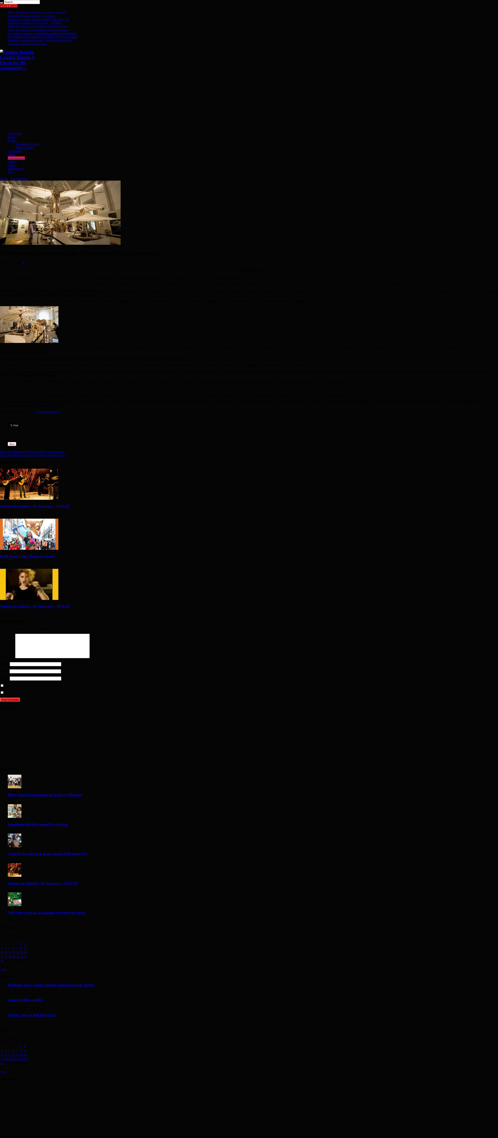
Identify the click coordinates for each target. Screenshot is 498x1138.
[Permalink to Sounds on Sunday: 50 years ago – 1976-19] (29, 498)
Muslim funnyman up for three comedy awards (32, 455)
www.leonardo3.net (48, 411)
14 (17, 952)
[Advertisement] (116, 101)
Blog (11, 172)
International (15, 168)
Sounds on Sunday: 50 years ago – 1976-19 (34, 22)
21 (17, 956)
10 (2, 952)
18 (6, 956)
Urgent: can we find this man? (32, 1015)
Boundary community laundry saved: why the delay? (40, 40)
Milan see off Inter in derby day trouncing (31, 451)
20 (13, 956)
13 (13, 952)
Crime (11, 165)
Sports (12, 154)
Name (3, 664)
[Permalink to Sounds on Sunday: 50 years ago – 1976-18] (29, 598)
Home (11, 137)
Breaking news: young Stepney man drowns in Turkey (51, 985)
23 (25, 956)
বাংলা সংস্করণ (15, 133)
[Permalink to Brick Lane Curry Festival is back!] (29, 548)
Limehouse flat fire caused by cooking (31, 15)
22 (21, 956)
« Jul (3, 969)
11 (5, 952)
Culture (12, 161)
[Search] (1, 2)
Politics (12, 140)
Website (5, 678)
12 (9, 952)
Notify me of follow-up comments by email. (32, 685)
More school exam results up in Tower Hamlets (37, 12)
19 (9, 956)
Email (3, 671)
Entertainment (16, 158)
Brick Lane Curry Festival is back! (27, 556)
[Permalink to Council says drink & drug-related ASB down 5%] (14, 846)
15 (21, 952)
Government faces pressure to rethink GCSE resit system (42, 36)
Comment (7, 657)
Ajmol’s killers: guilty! (25, 1000)
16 (25, 952)
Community (15, 151)
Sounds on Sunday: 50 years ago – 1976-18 (34, 606)
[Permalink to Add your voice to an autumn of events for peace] (14, 905)
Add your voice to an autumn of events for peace (38, 26)
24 (2, 960)
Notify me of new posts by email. (25, 692)
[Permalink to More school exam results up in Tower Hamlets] (14, 787)
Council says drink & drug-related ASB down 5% (38, 19)
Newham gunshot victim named (27, 43)
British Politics (24, 147)
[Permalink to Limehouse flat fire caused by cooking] (14, 816)
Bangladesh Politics (28, 144)
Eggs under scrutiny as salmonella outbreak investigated (42, 33)
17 (2, 956)
